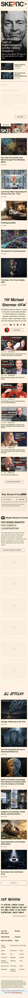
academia (13, 961)
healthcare (4, 969)
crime (21, 961)
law (11, 954)
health (3, 950)
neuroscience (5, 966)
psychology (22, 945)
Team (17, 940)
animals (21, 957)
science (21, 954)
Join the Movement (5, 932)
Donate (17, 931)
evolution (22, 969)
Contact (17, 937)
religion (3, 954)
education (13, 957)
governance (13, 950)
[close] (26, 992)
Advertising (5, 937)
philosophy (13, 966)
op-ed (21, 966)
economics (4, 957)
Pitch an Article (6, 940)
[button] (21, 116)
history (21, 950)
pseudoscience (14, 945)
